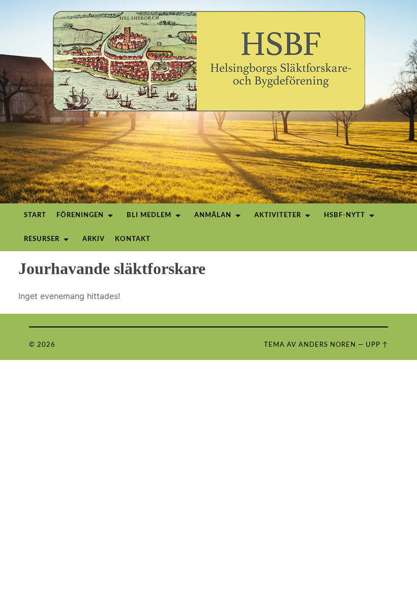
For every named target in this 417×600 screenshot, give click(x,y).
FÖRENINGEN (80, 215)
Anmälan (212, 215)
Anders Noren (327, 345)
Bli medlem (149, 215)
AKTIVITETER (277, 215)
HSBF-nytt (344, 215)
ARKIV (93, 239)
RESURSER (41, 239)
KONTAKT (133, 239)
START (35, 215)
